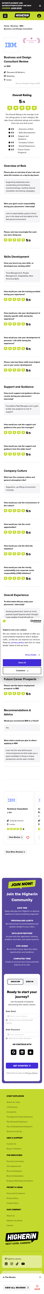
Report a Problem (14, 1148)
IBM (8, 66)
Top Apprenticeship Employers (20, 1116)
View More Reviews (14, 851)
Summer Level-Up (14, 1131)
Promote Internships (15, 1161)
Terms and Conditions (16, 1193)
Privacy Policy (12, 1198)
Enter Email (11, 1011)
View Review (14, 837)
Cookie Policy (12, 1203)
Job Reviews (12, 1107)
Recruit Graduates (14, 1171)
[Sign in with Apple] (30, 1052)
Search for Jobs (13, 1102)
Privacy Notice (32, 1073)
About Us (11, 1215)
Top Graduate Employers (17, 1121)
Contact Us (11, 1143)
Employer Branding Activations (20, 1180)
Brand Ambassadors (15, 1176)
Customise (20, 670)
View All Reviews (15, 1287)
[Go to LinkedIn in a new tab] (6, 1264)
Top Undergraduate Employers (19, 1126)
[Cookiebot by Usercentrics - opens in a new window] (31, 621)
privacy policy (17, 642)
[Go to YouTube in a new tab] (23, 1264)
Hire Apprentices (14, 1166)
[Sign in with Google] (13, 1052)
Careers (10, 1225)
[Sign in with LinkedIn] (22, 1052)
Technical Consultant (17, 808)
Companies (11, 1112)
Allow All (22, 663)
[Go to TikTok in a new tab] (17, 1264)
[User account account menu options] (39, 16)
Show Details (30, 655)
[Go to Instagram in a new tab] (11, 1264)
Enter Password (13, 1029)
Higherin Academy (14, 1220)
